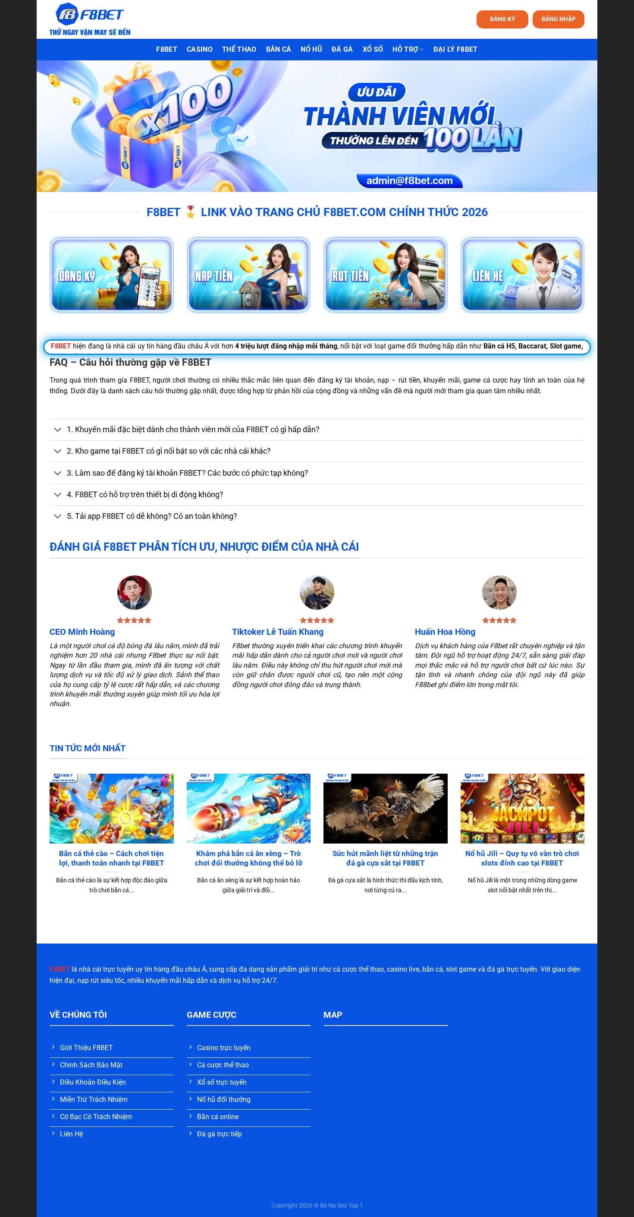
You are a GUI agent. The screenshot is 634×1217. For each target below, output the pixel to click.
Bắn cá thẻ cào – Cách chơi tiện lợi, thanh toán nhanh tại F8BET (111, 858)
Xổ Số (373, 49)
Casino (200, 49)
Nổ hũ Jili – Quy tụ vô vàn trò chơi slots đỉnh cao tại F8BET (522, 858)
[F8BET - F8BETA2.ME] (101, 19)
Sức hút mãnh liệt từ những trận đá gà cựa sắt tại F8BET (385, 858)
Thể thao (239, 49)
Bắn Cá (279, 49)
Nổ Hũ (311, 49)
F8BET (166, 49)
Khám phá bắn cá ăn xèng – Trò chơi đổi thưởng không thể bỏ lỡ (248, 858)
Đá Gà (342, 49)
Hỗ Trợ (405, 49)
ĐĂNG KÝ (502, 19)
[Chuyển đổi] (58, 430)
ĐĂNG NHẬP (559, 19)
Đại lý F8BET (455, 49)
